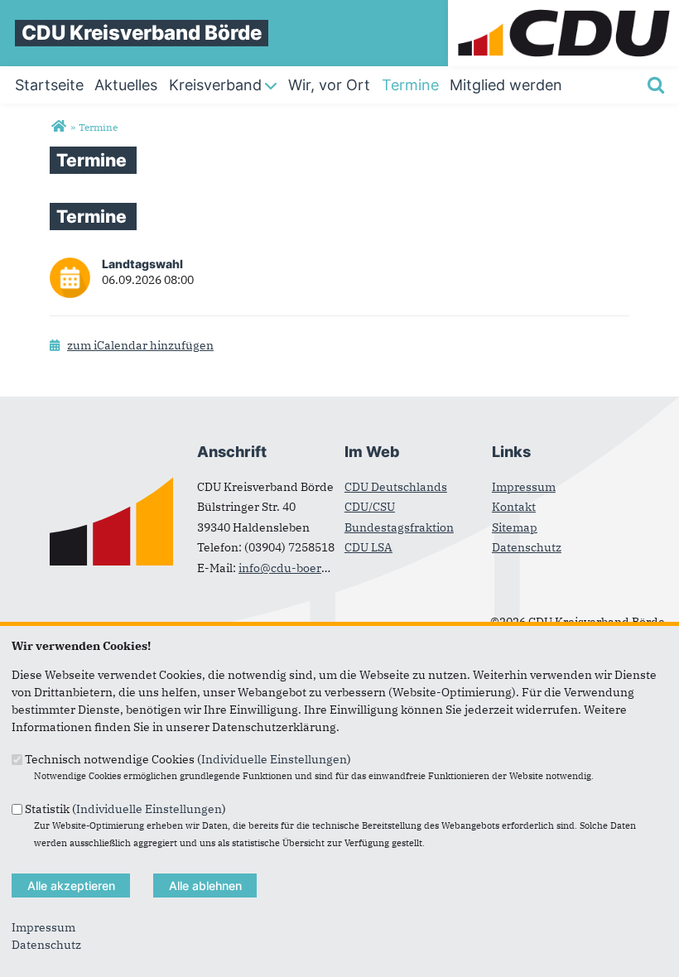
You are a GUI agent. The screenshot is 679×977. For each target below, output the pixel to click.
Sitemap (514, 527)
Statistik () (125, 808)
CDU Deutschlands (395, 486)
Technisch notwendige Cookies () (188, 759)
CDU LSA (368, 547)
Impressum (524, 486)
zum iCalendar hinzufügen (140, 345)
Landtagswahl (142, 264)
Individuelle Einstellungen (274, 759)
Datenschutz (526, 547)
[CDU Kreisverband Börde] (58, 126)
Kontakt (514, 506)
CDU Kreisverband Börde (142, 33)
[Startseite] (563, 8)
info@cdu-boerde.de (295, 568)
